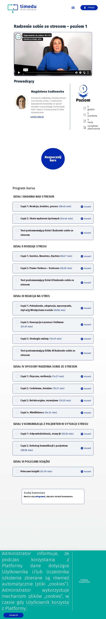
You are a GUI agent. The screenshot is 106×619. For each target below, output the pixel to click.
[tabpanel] (53, 96)
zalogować (39, 496)
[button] (73, 7)
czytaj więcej (37, 116)
